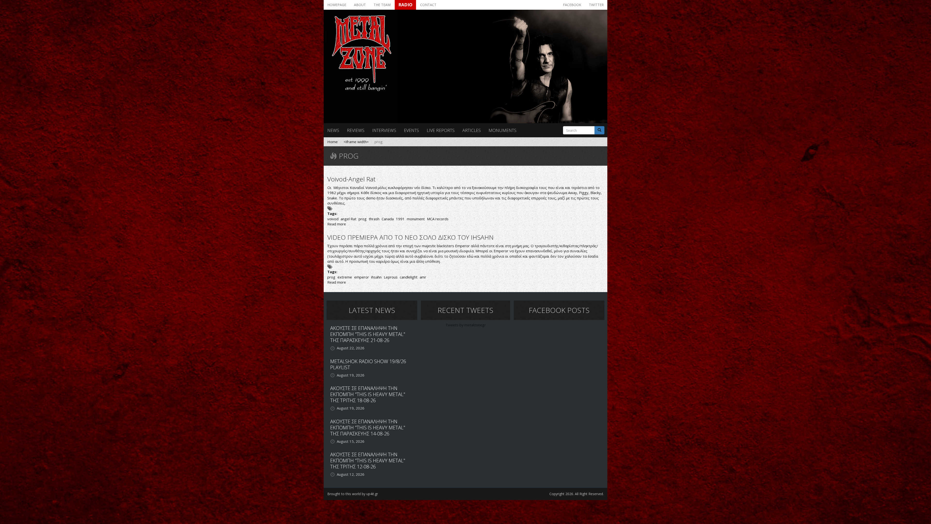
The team (382, 4)
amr (423, 277)
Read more (336, 223)
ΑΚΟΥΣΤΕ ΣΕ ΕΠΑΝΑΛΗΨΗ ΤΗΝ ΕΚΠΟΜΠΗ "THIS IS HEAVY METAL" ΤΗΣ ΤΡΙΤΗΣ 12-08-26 (367, 460)
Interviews (384, 130)
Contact (428, 4)
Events (411, 130)
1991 (400, 218)
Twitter (596, 4)
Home (332, 141)
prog (363, 218)
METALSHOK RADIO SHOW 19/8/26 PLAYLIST (368, 364)
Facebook (572, 4)
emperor (361, 277)
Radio (405, 5)
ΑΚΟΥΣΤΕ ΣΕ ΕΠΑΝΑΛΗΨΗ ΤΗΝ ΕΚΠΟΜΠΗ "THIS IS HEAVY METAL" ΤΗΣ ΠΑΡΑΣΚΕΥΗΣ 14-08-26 (367, 427)
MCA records (438, 218)
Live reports (441, 130)
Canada (388, 218)
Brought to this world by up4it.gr (352, 493)
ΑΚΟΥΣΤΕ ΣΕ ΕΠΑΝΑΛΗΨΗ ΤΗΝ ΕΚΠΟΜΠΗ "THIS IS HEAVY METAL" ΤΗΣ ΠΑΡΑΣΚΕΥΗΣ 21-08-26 (367, 334)
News (333, 130)
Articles (471, 130)
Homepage (336, 4)
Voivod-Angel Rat (351, 179)
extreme (344, 277)
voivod (332, 218)
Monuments (502, 130)
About (360, 4)
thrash (374, 218)
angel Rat (348, 218)
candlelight (408, 277)
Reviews (355, 130)
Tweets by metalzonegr (465, 324)
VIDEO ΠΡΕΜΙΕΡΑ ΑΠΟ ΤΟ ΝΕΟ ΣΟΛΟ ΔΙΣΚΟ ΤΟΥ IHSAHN (410, 237)
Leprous (391, 277)
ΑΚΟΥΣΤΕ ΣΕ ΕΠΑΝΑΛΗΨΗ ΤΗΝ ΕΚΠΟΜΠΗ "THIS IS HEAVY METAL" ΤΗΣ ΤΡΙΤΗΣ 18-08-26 (367, 394)
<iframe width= (356, 141)
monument (416, 218)
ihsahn (376, 277)
